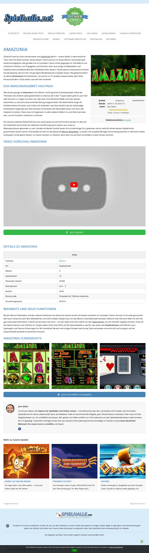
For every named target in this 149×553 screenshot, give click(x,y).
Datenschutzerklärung (116, 547)
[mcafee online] (107, 544)
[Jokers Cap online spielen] (26, 461)
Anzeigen (126, 120)
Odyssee (105, 481)
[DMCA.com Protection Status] (141, 542)
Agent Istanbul (11, 503)
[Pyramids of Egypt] (74, 461)
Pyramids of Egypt (62, 481)
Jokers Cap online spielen (18, 481)
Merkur (62, 261)
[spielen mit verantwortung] (129, 544)
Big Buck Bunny (137, 503)
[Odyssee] (123, 461)
